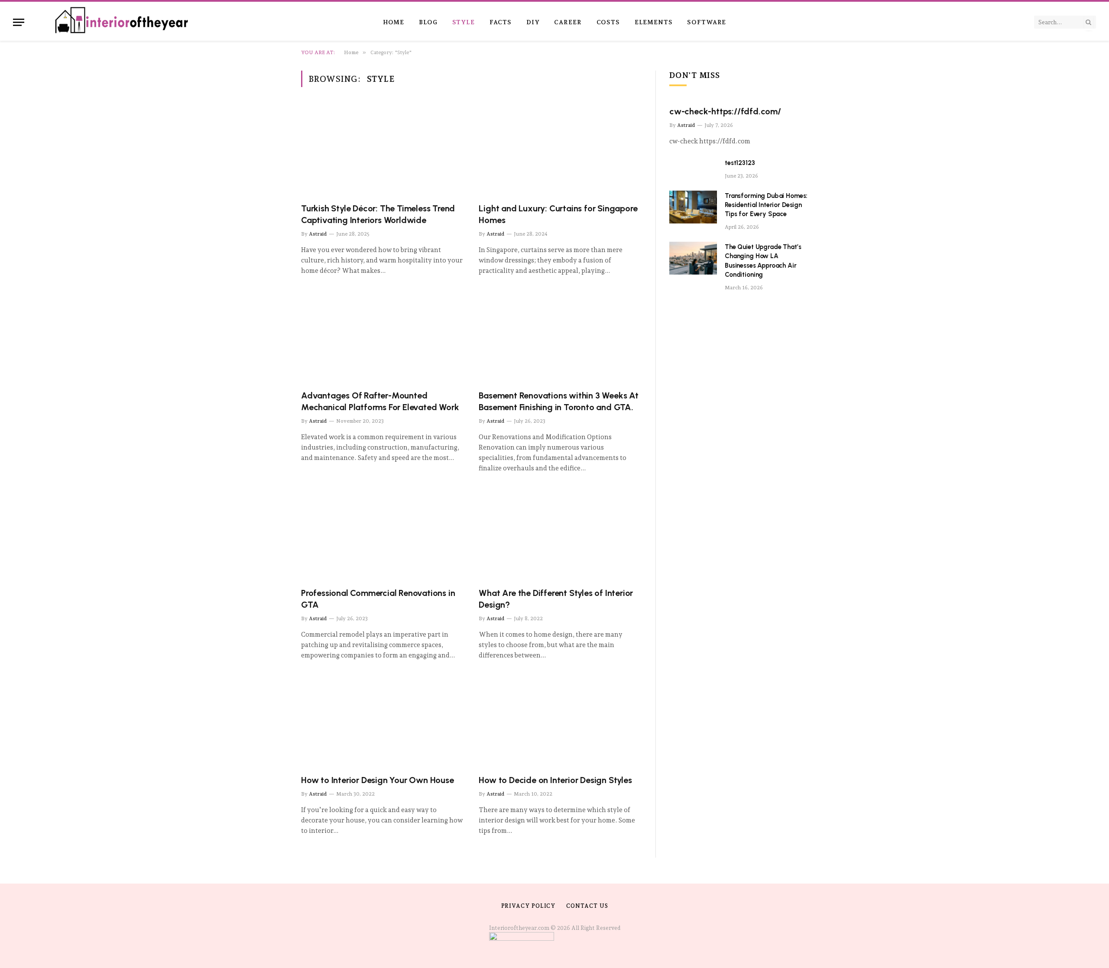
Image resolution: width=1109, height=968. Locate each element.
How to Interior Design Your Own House (377, 780)
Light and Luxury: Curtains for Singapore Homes (558, 214)
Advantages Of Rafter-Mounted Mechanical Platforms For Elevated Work (380, 401)
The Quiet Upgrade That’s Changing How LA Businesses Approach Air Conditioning (763, 260)
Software (706, 22)
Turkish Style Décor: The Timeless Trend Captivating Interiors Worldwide (378, 214)
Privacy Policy (528, 906)
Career (567, 22)
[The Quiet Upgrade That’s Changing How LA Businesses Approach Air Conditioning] (693, 258)
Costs (608, 22)
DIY (533, 22)
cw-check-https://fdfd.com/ (725, 111)
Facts (501, 22)
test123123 (740, 163)
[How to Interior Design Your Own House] (382, 721)
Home (393, 22)
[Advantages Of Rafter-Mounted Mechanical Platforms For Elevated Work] (382, 337)
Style (463, 22)
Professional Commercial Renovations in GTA (378, 599)
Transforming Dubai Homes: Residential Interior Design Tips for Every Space (766, 205)
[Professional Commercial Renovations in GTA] (382, 534)
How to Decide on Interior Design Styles (555, 780)
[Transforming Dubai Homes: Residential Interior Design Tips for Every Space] (693, 207)
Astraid (318, 234)
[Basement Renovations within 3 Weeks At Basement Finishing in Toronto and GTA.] (560, 337)
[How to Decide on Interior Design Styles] (560, 721)
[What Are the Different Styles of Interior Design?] (560, 534)
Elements (654, 22)
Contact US (587, 906)
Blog (428, 22)
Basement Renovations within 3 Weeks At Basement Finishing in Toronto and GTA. (558, 401)
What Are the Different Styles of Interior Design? (556, 599)
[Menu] (18, 22)
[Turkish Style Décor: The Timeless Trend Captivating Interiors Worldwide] (382, 150)
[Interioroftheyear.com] (122, 22)
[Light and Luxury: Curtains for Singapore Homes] (560, 150)
